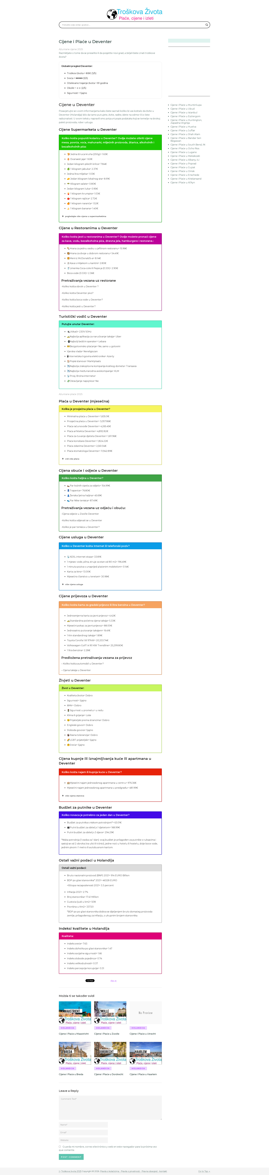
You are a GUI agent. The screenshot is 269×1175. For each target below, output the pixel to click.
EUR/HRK (174, 94)
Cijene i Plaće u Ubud (183, 108)
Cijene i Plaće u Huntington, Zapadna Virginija (186, 121)
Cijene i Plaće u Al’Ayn (183, 182)
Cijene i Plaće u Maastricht (74, 1033)
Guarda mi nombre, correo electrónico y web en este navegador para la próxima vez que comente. (108, 1148)
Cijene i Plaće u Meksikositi (185, 156)
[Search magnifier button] (207, 25)
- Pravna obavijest (149, 1171)
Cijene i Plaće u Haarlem (143, 1074)
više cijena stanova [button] (74, 796)
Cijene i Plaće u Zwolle (106, 1033)
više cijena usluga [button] (74, 584)
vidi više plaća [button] (72, 459)
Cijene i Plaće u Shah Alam (185, 134)
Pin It (114, 981)
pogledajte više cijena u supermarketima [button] (85, 216)
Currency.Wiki (202, 94)
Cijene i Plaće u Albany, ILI (185, 159)
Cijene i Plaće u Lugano (184, 152)
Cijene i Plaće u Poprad (183, 163)
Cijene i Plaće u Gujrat (183, 167)
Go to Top (203, 1171)
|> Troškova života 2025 (70, 1171)
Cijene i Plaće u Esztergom (185, 116)
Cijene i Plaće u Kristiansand (186, 178)
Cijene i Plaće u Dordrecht (108, 1074)
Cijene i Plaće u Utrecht (143, 1033)
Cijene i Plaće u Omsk (183, 171)
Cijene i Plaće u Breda (71, 1074)
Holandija (67, 1028)
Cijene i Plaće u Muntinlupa (186, 105)
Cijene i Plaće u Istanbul (184, 112)
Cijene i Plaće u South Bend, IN (188, 144)
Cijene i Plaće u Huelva (183, 126)
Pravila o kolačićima (110, 1171)
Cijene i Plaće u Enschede (185, 175)
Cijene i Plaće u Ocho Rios (185, 148)
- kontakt (162, 1171)
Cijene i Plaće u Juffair (183, 130)
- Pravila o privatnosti (130, 1171)
